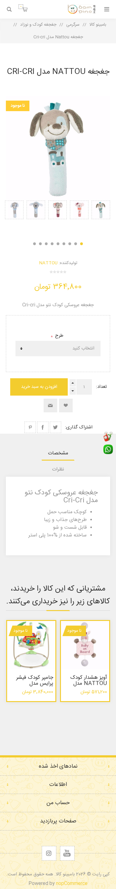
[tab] (58, 453)
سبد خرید (21, 6)
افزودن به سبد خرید (39, 387)
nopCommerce (72, 883)
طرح (58, 336)
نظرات (58, 469)
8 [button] (40, 243)
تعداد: (101, 387)
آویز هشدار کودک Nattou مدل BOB (88, 683)
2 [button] (75, 243)
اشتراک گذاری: (78, 427)
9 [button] (34, 243)
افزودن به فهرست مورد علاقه (66, 405)
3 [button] (69, 243)
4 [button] (63, 243)
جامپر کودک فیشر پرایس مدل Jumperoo (34, 683)
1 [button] (81, 243)
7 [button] (46, 243)
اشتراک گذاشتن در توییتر (55, 427)
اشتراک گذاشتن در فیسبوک (43, 427)
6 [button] (52, 243)
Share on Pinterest (30, 427)
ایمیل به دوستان (50, 405)
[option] (101, 218)
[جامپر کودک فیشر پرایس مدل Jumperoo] (31, 645)
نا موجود (18, 106)
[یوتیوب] (67, 853)
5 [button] (58, 243)
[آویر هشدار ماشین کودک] (85, 645)
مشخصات (58, 453)
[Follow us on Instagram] (49, 853)
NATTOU (48, 263)
